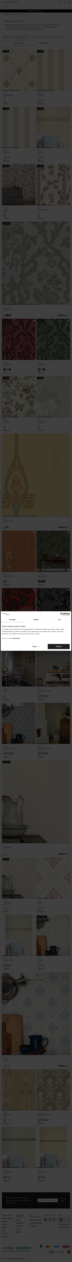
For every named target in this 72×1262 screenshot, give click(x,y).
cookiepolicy (15, 638)
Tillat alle (59, 646)
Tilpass (34, 646)
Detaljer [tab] (36, 619)
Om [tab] (59, 619)
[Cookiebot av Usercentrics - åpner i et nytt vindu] (61, 614)
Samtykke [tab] (12, 619)
